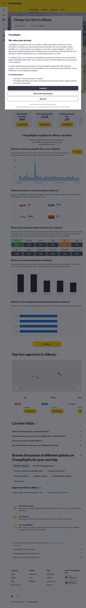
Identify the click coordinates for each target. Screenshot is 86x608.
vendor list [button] (16, 62)
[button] (43, 88)
